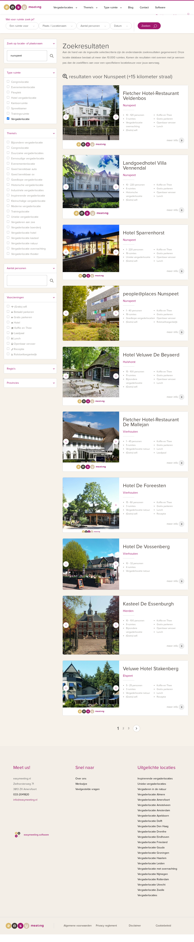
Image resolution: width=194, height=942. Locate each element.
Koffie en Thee (23, 328)
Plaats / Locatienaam (55, 25)
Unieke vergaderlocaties (152, 783)
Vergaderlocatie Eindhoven (153, 837)
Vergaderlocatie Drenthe (152, 831)
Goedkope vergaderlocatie (26, 179)
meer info (173, 140)
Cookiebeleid (163, 925)
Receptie (18, 349)
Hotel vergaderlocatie (23, 97)
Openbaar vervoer (24, 343)
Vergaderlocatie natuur (24, 243)
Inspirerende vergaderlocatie (28, 195)
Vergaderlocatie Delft (150, 821)
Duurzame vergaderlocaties (27, 153)
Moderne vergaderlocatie (26, 206)
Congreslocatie (20, 82)
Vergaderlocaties (63, 7)
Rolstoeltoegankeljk (25, 354)
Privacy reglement (106, 925)
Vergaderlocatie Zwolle (151, 890)
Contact (144, 7)
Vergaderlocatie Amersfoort (154, 799)
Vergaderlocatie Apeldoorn (153, 815)
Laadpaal (18, 333)
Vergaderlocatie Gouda (151, 847)
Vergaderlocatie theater (25, 254)
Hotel (16, 322)
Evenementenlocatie (23, 87)
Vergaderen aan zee (23, 222)
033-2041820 (21, 794)
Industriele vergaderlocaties (27, 190)
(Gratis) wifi (20, 306)
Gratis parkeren (22, 317)
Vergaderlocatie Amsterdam (154, 810)
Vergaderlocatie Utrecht (151, 884)
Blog (130, 7)
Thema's (89, 7)
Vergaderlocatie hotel (23, 232)
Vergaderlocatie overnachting (28, 248)
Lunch (17, 338)
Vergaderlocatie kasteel (25, 238)
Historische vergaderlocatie (27, 185)
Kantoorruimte (19, 103)
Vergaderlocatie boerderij (26, 227)
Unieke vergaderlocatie (24, 216)
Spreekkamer (19, 108)
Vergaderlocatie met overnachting (157, 868)
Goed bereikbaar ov (22, 174)
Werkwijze (81, 783)
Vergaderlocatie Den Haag (153, 826)
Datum (118, 25)
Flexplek (16, 92)
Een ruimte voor (19, 25)
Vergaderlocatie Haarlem (152, 858)
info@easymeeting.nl (25, 799)
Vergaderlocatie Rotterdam (153, 879)
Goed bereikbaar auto (24, 169)
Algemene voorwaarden (78, 925)
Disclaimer (135, 925)
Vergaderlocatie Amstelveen (154, 805)
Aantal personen (91, 25)
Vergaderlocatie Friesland (152, 842)
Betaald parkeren (23, 312)
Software (160, 7)
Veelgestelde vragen (87, 789)
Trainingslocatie (20, 211)
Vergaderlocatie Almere (151, 794)
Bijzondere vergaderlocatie (27, 142)
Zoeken (146, 25)
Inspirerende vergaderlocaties (155, 778)
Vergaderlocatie (20, 119)
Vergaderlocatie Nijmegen (153, 874)
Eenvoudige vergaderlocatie (27, 158)
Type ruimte (111, 7)
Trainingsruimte (20, 113)
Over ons (80, 778)
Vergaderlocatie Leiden (151, 863)
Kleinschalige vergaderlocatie (28, 201)
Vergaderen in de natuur (152, 789)
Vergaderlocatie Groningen (153, 852)
